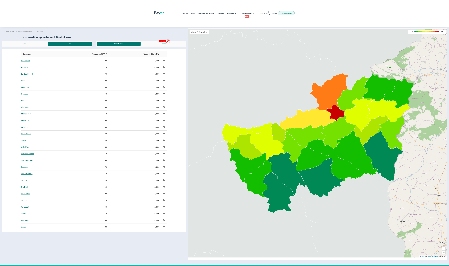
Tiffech (23, 213)
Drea (23, 80)
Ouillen (23, 140)
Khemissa (25, 107)
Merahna (24, 127)
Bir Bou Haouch (27, 74)
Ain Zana (24, 67)
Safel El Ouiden (27, 174)
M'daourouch (26, 114)
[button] (443, 249)
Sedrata (24, 180)
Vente (193, 13)
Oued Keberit (26, 134)
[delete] (163, 60)
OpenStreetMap (433, 256)
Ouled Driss (25, 147)
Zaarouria (25, 220)
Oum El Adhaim (27, 160)
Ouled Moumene (27, 154)
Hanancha (25, 87)
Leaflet (423, 256)
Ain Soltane (25, 61)
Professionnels (232, 13)
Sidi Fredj (24, 187)
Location (185, 13)
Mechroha (25, 120)
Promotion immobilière (206, 13)
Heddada (24, 94)
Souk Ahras (25, 193)
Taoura (24, 200)
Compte (274, 13)
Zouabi (23, 227)
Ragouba (24, 167)
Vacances (221, 13)
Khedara (24, 100)
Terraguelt (25, 207)
